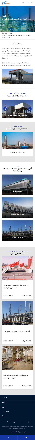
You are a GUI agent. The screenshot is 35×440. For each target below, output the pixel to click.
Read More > (8, 296)
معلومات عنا (5, 411)
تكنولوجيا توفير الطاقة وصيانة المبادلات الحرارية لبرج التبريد (15, 376)
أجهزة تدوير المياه (18, 191)
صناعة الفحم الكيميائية (17, 214)
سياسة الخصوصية (13, 432)
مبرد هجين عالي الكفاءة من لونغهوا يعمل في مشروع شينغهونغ (16, 286)
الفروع (3, 407)
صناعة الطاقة (7, 38)
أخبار (3, 416)
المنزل (5, 33)
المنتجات (4, 398)
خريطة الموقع (22, 432)
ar (27, 3)
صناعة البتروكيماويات (17, 237)
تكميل (10, 33)
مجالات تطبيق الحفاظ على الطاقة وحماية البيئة (17, 35)
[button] (5, 109)
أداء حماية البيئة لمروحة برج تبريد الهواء (17, 331)
